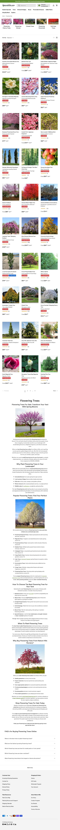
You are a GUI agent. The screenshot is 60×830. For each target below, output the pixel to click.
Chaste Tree (25, 305)
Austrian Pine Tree (45, 374)
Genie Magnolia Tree (7, 374)
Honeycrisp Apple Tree (46, 167)
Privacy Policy (5, 790)
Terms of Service (35, 809)
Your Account (34, 787)
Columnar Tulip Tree (7, 340)
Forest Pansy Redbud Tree (28, 271)
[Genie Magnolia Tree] (10, 363)
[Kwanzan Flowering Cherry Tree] (10, 121)
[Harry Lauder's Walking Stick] (49, 121)
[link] (13, 391)
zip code (31, 593)
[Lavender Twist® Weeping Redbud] (10, 225)
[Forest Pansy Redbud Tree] (30, 261)
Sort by (4, 37)
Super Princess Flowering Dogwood (47, 97)
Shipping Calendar (7, 803)
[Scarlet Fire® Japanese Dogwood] (30, 121)
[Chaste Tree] (30, 294)
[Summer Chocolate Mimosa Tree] (10, 51)
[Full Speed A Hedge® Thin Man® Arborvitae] (30, 156)
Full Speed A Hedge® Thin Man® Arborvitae (29, 168)
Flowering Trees (9, 16)
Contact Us (5, 781)
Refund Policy (5, 787)
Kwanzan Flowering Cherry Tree (10, 132)
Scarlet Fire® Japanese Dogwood (27, 132)
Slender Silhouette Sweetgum (10, 167)
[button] (43, 5)
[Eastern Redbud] (10, 192)
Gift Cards (33, 781)
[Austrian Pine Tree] (49, 363)
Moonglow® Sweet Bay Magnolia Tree (30, 375)
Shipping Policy (6, 784)
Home (3, 16)
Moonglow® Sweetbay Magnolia (10, 96)
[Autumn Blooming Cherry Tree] (30, 86)
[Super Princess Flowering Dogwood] (49, 86)
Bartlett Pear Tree (26, 61)
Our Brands (34, 803)
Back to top (30, 767)
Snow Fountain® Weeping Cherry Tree (49, 306)
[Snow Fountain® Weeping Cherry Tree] (49, 294)
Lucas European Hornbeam (9, 271)
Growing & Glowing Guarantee (10, 778)
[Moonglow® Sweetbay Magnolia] (10, 86)
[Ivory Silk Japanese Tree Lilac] (30, 330)
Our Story (33, 797)
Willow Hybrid (44, 271)
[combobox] (26, 5)
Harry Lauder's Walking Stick (48, 132)
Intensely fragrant (26, 559)
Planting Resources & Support (10, 800)
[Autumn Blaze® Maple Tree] (30, 192)
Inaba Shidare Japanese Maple (48, 61)
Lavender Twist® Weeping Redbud (9, 237)
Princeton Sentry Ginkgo (47, 236)
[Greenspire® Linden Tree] (10, 294)
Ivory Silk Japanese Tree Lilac (29, 340)
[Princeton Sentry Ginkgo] (49, 225)
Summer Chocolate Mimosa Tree (10, 61)
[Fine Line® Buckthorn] (49, 330)
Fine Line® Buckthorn (46, 340)
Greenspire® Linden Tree (8, 305)
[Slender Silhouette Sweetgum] (10, 156)
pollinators (26, 486)
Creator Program (35, 800)
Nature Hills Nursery (9, 822)
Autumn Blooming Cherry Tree (29, 96)
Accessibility (34, 806)
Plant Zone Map (6, 797)
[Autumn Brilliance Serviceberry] (49, 192)
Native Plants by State (8, 806)
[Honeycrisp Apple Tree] (49, 156)
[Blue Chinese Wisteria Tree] (30, 225)
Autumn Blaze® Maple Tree (28, 202)
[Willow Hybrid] (49, 261)
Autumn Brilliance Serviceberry (49, 202)
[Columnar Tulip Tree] (10, 330)
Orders (33, 778)
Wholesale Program (36, 784)
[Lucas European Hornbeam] (10, 261)
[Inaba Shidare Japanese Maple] (49, 51)
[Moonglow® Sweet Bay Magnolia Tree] (30, 363)
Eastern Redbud (6, 202)
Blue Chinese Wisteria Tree (28, 236)
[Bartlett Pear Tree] (30, 51)
